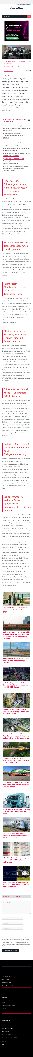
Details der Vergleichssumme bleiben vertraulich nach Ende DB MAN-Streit (16, 811)
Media (3, 1002)
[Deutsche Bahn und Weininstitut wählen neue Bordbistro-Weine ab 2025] (16, 599)
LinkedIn (4, 1041)
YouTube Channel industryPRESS (9, 1038)
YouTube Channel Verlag (7, 1034)
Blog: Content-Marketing (7, 1025)
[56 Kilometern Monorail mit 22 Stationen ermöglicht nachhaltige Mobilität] (16, 649)
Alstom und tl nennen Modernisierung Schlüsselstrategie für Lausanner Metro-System (16, 712)
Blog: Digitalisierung (6, 1031)
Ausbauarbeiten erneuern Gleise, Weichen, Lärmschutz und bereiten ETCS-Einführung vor (16, 760)
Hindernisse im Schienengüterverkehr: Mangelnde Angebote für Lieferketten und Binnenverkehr (16, 128)
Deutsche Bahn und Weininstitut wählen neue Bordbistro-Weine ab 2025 (15, 610)
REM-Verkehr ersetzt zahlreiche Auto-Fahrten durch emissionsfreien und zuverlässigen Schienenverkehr (16, 736)
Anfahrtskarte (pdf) (6, 982)
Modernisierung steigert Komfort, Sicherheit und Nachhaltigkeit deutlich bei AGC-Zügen (16, 835)
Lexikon (4, 1008)
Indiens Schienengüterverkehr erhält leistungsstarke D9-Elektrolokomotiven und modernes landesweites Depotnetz (16, 635)
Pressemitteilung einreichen (8, 1005)
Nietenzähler (16, 8)
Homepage (4, 970)
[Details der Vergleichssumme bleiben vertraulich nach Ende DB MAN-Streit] (16, 800)
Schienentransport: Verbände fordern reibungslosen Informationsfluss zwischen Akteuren (15, 168)
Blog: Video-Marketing (7, 1028)
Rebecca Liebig (8, 71)
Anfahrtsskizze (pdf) (7, 979)
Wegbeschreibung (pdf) (7, 986)
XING (3, 1044)
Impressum (4, 973)
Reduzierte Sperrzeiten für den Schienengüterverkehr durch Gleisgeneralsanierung (13, 161)
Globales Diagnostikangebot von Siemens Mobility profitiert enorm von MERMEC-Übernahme (15, 685)
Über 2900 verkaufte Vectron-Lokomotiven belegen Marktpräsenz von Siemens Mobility (16, 784)
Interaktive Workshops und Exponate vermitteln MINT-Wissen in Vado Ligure (15, 860)
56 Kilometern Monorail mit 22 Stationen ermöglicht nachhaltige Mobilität (16, 661)
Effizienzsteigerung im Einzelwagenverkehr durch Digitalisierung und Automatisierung (16, 148)
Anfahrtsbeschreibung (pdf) (8, 976)
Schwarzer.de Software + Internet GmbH (17, 1055)
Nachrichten (28, 70)
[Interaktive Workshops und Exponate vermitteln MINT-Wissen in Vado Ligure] (16, 849)
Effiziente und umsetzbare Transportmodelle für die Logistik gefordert (14, 136)
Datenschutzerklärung (9, 946)
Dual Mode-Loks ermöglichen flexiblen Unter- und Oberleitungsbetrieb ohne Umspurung (16, 884)
